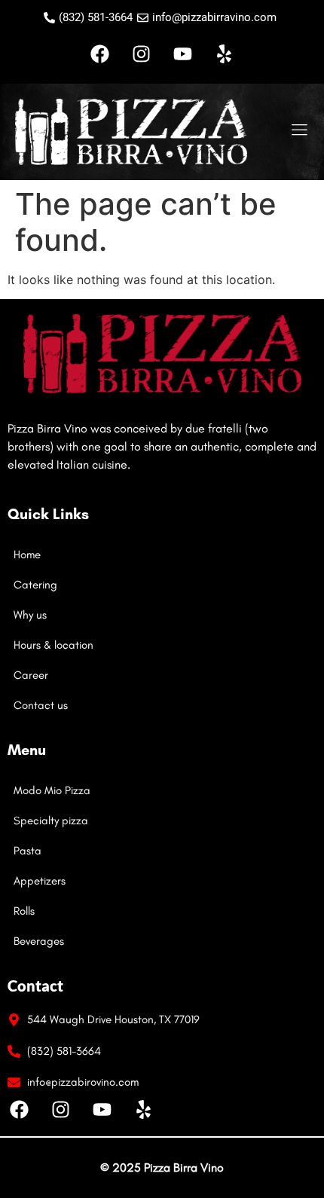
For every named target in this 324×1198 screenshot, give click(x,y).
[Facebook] (100, 53)
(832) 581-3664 (96, 17)
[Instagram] (141, 53)
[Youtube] (183, 53)
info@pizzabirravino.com (214, 17)
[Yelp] (224, 53)
